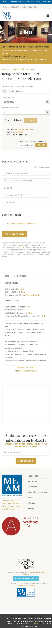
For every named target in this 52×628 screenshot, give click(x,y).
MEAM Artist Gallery (26, 586)
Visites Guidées (20, 276)
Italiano (46, 2)
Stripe (22, 247)
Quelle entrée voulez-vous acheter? (17, 86)
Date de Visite (8, 97)
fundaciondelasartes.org (26, 578)
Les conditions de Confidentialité (21, 223)
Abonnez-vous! (26, 461)
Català (6, 2)
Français (36, 2)
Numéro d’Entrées (10, 108)
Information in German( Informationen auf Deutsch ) (26, 369)
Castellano (16, 2)
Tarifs (6, 276)
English (27, 2)
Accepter (39, 624)
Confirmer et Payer (15, 234)
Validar (41, 145)
